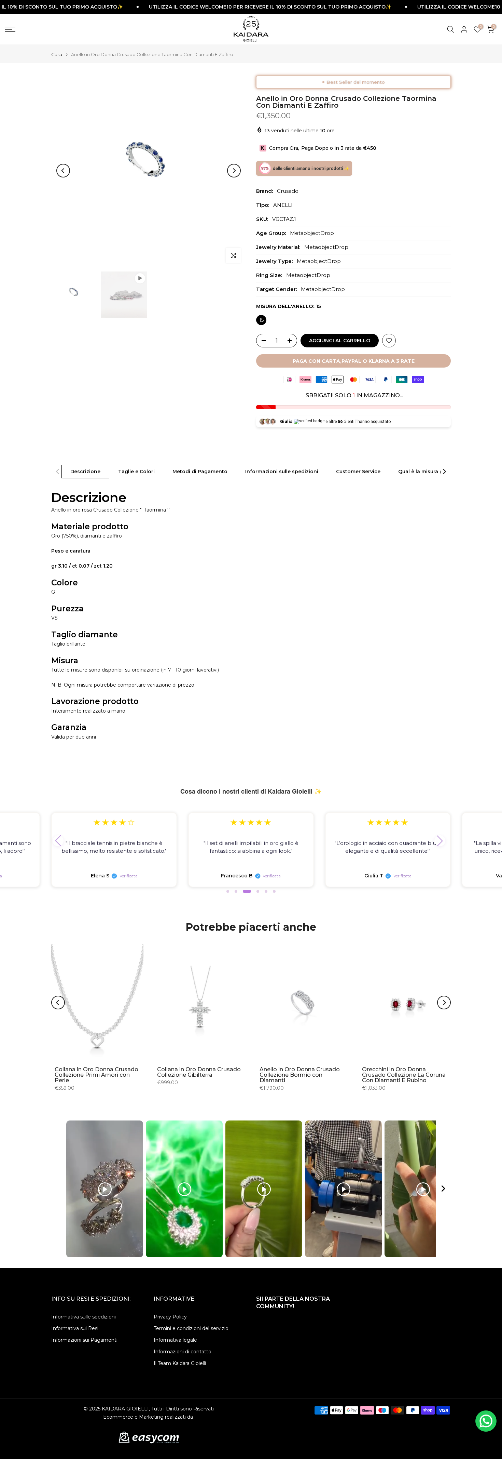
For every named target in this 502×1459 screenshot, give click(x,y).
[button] (58, 840)
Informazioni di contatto (182, 1352)
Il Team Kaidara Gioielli (180, 1363)
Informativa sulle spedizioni (83, 1317)
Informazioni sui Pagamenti (84, 1340)
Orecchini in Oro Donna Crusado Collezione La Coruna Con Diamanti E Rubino (404, 1075)
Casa (56, 54)
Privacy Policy (170, 1317)
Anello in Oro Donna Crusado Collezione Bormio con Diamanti (300, 1075)
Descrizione (85, 471)
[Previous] (63, 170)
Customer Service (358, 471)
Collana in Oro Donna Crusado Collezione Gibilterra (199, 1072)
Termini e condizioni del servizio (191, 1328)
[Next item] (443, 1189)
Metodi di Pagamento (199, 471)
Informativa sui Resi (74, 1328)
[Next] (234, 170)
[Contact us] (486, 1421)
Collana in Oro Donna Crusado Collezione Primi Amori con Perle (96, 1075)
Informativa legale (175, 1340)
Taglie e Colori (136, 471)
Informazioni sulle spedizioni (281, 471)
